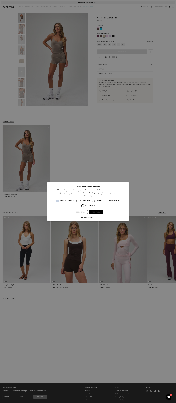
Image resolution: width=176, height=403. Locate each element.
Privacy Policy (88, 196)
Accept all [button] (96, 212)
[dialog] (88, 201)
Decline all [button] (80, 212)
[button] (88, 217)
